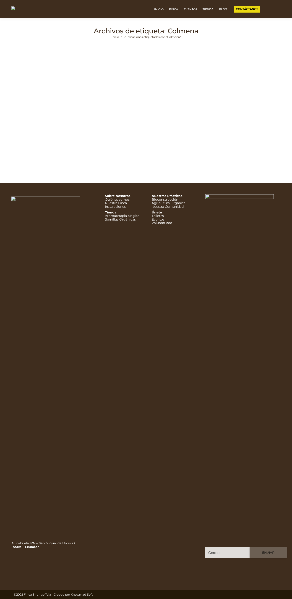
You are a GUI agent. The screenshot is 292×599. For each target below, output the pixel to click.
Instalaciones (115, 207)
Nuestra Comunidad (168, 207)
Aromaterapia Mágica (122, 216)
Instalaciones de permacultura (154, 143)
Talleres (158, 216)
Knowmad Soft (82, 594)
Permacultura (188, 143)
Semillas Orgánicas (120, 219)
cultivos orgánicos (79, 143)
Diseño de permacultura (112, 143)
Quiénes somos (117, 199)
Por (261, 143)
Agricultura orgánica (32, 143)
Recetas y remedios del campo (223, 143)
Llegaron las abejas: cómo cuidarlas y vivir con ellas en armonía (79, 136)
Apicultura (57, 143)
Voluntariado (162, 223)
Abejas (11, 143)
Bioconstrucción (165, 199)
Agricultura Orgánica (168, 203)
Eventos (158, 219)
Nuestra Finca (116, 203)
